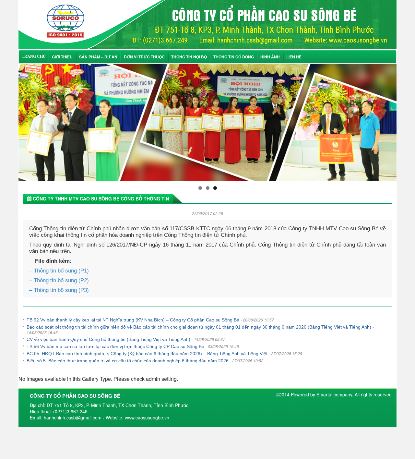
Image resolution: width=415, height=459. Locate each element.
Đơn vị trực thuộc (144, 57)
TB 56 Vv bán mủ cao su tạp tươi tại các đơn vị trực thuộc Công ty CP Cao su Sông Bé (115, 346)
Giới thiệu (62, 57)
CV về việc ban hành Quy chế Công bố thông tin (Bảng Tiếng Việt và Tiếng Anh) (108, 339)
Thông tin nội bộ (189, 57)
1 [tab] (200, 188)
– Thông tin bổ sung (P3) (59, 290)
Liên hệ (294, 57)
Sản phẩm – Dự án (98, 57)
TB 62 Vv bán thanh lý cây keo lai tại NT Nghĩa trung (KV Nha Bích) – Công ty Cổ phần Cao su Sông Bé (133, 319)
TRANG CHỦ (34, 56)
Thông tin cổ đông (233, 57)
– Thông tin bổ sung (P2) (59, 280)
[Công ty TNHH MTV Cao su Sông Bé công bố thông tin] (207, 24)
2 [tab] (207, 188)
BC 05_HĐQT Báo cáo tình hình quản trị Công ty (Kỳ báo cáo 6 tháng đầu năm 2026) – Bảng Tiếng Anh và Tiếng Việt (147, 353)
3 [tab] (215, 188)
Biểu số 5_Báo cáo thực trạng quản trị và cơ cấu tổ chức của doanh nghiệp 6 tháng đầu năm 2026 (128, 360)
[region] (207, 122)
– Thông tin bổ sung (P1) (59, 271)
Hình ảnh (270, 57)
